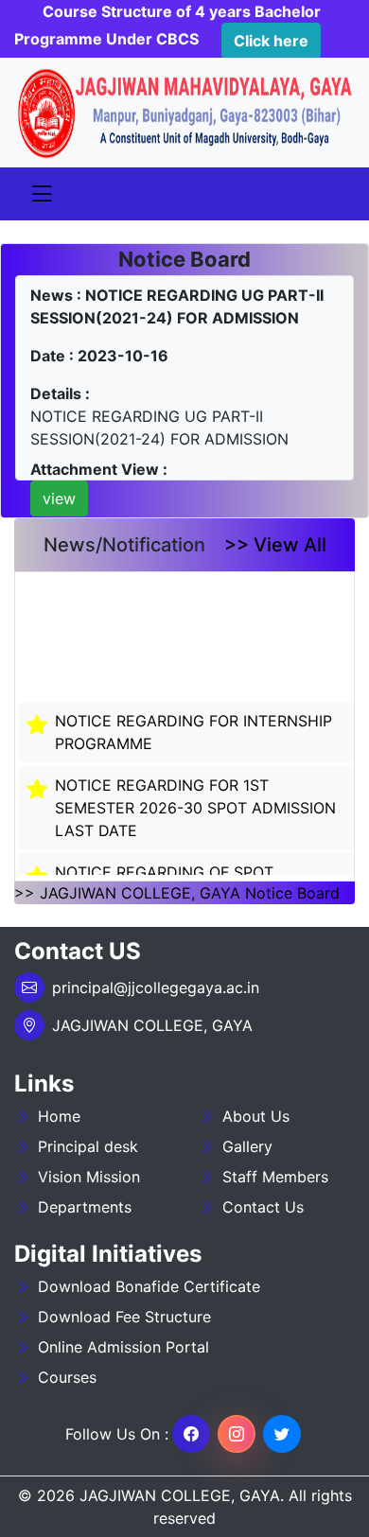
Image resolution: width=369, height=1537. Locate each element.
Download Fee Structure (122, 1316)
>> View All (275, 544)
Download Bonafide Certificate (146, 1286)
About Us (256, 1116)
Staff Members (273, 1176)
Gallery (247, 1146)
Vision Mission (86, 1176)
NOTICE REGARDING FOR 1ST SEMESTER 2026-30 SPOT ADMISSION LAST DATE (195, 804)
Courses (65, 1377)
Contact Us (261, 1206)
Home (59, 1116)
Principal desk (85, 1146)
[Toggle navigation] (41, 194)
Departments (82, 1206)
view (59, 498)
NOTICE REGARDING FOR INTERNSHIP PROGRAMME (193, 728)
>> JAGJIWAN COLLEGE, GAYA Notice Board (177, 892)
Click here (271, 40)
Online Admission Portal (121, 1346)
